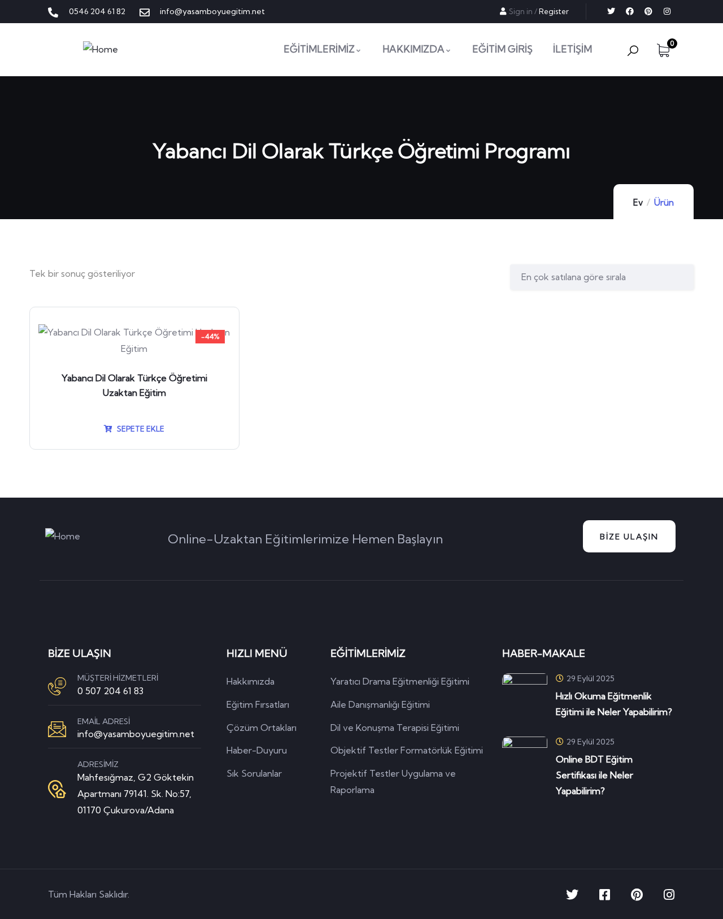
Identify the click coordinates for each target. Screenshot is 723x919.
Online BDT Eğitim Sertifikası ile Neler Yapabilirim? (594, 775)
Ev (638, 202)
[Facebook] (630, 11)
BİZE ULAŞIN (629, 537)
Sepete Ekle (139, 428)
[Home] (100, 49)
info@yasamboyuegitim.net (135, 733)
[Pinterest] (648, 11)
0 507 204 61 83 (110, 690)
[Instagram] (667, 11)
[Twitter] (611, 11)
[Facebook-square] (604, 894)
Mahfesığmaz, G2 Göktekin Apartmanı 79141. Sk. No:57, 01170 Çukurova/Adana (135, 794)
